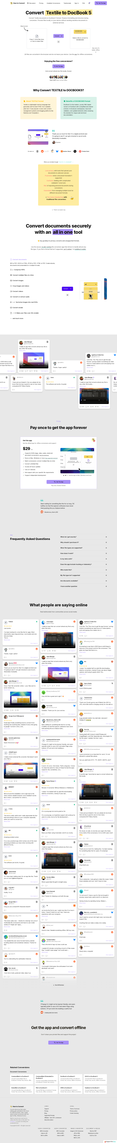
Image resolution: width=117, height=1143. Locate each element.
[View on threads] (88, 342)
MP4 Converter (44, 1131)
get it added (68, 249)
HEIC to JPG (77, 1137)
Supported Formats (49, 1115)
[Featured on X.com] (75, 151)
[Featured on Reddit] (45, 151)
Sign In (76, 3)
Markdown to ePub (93, 1133)
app (75, 54)
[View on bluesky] (21, 359)
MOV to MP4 (44, 1135)
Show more (29, 367)
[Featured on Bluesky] (57, 151)
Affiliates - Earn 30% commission (52, 1117)
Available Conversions (53, 3)
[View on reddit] (54, 357)
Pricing (41, 3)
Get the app (102, 3)
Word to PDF (93, 1131)
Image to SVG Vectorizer (76, 1131)
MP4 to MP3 (60, 1133)
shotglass (12, 1121)
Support (46, 1108)
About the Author (48, 1120)
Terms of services (74, 1108)
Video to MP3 (60, 1135)
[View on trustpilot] (26, 377)
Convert (57, 36)
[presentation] (37, 38)
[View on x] (37, 968)
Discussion (32, 3)
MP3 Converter (60, 1131)
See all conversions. (44, 455)
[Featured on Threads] (37, 151)
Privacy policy (73, 1111)
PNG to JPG (77, 1135)
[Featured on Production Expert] (52, 151)
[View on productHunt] (37, 716)
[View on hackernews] (74, 905)
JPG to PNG (77, 1133)
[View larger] (46, 131)
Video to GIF (44, 1133)
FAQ (83, 3)
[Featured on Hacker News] (66, 151)
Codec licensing (74, 1113)
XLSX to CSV (93, 1135)
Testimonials (67, 3)
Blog (45, 1113)
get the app (59, 66)
